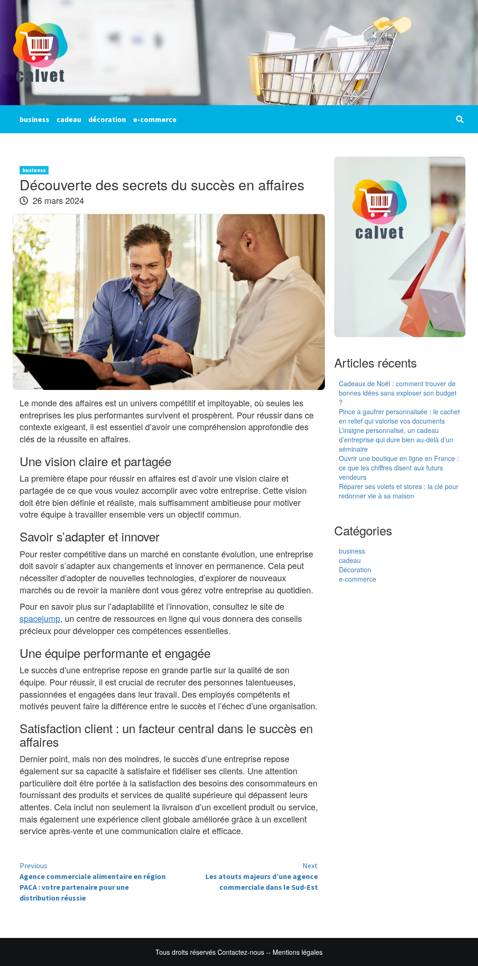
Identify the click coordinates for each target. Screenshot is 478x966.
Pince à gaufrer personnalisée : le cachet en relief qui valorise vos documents (399, 416)
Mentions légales (298, 952)
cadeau (68, 119)
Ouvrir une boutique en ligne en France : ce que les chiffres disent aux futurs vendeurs (399, 468)
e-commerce (154, 119)
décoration (107, 119)
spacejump (40, 618)
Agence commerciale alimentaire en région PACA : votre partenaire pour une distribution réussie (93, 881)
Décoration (355, 569)
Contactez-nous (241, 952)
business (34, 119)
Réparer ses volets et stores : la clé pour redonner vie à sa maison (398, 491)
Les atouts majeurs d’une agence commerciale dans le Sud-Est (261, 876)
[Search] (459, 119)
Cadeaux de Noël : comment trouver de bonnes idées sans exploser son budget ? (398, 393)
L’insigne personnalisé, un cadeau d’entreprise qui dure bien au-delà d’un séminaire (396, 439)
